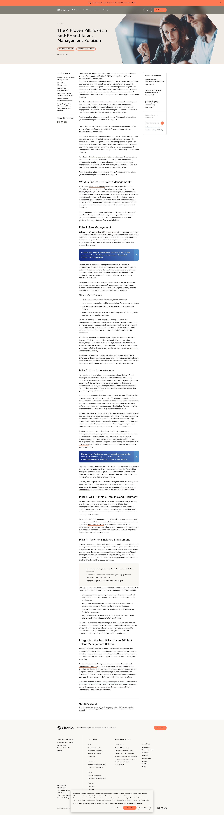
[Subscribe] (162, 123)
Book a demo (160, 727)
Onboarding (91, 756)
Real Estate (145, 764)
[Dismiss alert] (220, 3)
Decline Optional (143, 807)
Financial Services (147, 750)
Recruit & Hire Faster (122, 748)
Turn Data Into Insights (122, 762)
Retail (144, 766)
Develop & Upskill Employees (124, 753)
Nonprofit (145, 761)
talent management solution (100, 102)
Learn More (132, 2)
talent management (97, 186)
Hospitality (145, 755)
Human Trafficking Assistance (67, 798)
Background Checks (94, 753)
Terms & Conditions (63, 790)
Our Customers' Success (65, 742)
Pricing (105, 10)
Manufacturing (146, 758)
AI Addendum (61, 793)
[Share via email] (65, 122)
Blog (61, 23)
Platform (75, 10)
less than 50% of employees (105, 232)
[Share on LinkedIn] (58, 122)
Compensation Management (97, 778)
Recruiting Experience (95, 750)
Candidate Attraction (95, 748)
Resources (97, 10)
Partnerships (61, 745)
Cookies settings (116, 807)
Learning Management (95, 775)
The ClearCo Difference (65, 739)
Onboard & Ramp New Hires (124, 750)
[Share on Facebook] (62, 122)
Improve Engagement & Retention (126, 756)
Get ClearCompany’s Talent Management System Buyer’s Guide (105, 682)
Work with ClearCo (63, 748)
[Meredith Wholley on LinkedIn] (96, 704)
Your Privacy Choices (64, 795)
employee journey (86, 192)
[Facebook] (162, 808)
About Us (86, 10)
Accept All (129, 807)
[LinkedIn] (159, 808)
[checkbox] (154, 130)
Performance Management (97, 764)
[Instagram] (165, 808)
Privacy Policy (144, 800)
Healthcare (145, 752)
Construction (146, 747)
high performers (117, 343)
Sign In (148, 10)
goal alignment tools (96, 524)
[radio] (147, 130)
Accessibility (61, 785)
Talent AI (91, 789)
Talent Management (66, 48)
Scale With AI (119, 764)
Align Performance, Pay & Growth (126, 759)
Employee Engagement (86, 48)
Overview (91, 786)
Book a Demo (160, 10)
